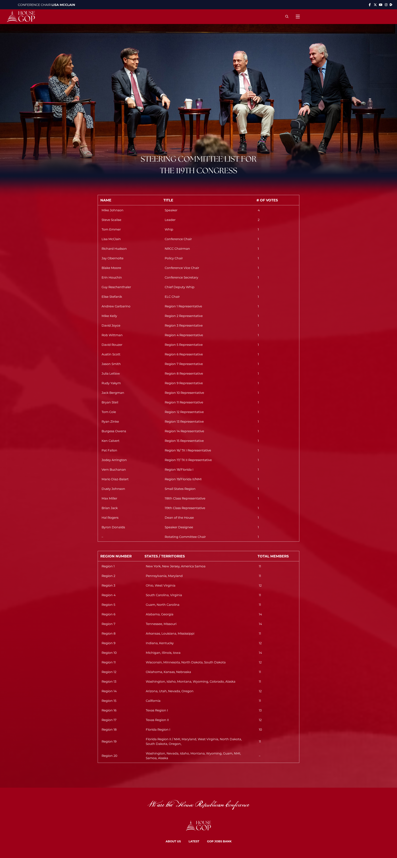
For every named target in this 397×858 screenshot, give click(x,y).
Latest (194, 841)
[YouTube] (381, 4)
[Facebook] (370, 4)
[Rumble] (391, 4)
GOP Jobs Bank (219, 841)
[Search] (287, 16)
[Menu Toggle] (298, 16)
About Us (173, 841)
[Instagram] (386, 4)
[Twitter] (375, 4)
